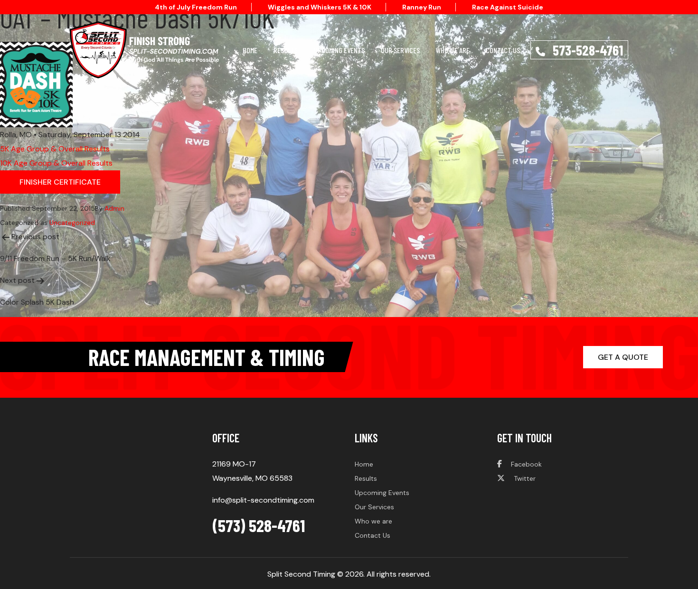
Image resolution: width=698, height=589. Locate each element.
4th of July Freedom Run (196, 7)
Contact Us (503, 50)
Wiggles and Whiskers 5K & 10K (319, 7)
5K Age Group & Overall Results (55, 149)
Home (250, 50)
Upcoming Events (339, 50)
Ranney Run (421, 7)
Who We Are (453, 50)
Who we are (373, 521)
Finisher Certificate (60, 182)
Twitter (524, 478)
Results (286, 50)
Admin (114, 208)
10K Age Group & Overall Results (56, 163)
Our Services (400, 50)
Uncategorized (72, 222)
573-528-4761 (586, 49)
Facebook (525, 464)
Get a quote (623, 357)
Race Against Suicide (507, 7)
